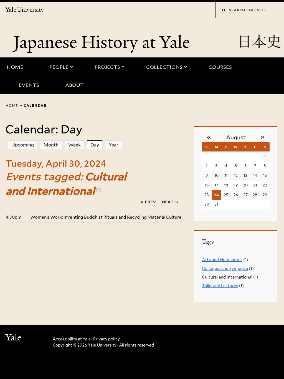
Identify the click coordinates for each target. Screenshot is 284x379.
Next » (170, 201)
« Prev (148, 201)
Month (51, 145)
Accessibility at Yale (72, 339)
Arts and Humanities (222, 259)
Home (15, 67)
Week (74, 145)
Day (96, 145)
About (74, 85)
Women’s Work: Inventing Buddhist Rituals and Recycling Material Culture (105, 217)
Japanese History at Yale (103, 42)
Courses (220, 67)
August (236, 137)
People (59, 67)
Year (113, 145)
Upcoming (22, 145)
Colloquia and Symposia (225, 268)
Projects (107, 67)
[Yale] (14, 338)
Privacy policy (106, 339)
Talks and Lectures (220, 285)
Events (29, 85)
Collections (164, 67)
